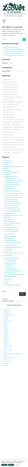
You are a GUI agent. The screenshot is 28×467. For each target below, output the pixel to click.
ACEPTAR (4, 464)
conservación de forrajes (7, 79)
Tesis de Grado (7, 361)
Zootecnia (6, 283)
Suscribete (6, 281)
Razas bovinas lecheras (7, 139)
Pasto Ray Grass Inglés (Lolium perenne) (14, 49)
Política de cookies (8, 219)
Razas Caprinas (9, 249)
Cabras (5, 326)
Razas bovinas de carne (19, 137)
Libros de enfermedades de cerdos (9, 107)
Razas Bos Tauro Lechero (8, 132)
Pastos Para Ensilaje (16, 122)
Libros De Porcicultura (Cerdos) (12, 209)
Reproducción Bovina (10, 188)
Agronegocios (7, 313)
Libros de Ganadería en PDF (12, 201)
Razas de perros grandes (8, 149)
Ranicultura (6, 359)
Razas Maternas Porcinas (19, 149)
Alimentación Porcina (9, 315)
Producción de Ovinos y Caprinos (12, 242)
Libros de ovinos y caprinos (17, 109)
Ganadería (6, 334)
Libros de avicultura (6, 104)
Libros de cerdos (15, 104)
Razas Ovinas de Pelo (17, 152)
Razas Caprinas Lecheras (8, 142)
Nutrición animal (8, 346)
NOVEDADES (7, 217)
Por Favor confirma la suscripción (12, 223)
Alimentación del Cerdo (10, 268)
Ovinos (5, 348)
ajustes (19, 462)
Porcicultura (7, 355)
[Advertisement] (14, 383)
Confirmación (7, 170)
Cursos (5, 330)
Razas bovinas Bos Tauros (8, 137)
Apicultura (6, 317)
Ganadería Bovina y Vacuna (10, 176)
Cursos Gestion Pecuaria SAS (11, 172)
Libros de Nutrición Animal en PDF (13, 203)
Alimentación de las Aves (11, 227)
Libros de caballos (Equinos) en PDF (14, 197)
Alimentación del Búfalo (10, 236)
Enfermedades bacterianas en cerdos (10, 86)
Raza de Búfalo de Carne (8, 127)
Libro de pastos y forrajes (8, 99)
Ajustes (17, 464)
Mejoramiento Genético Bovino (12, 184)
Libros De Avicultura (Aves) (11, 195)
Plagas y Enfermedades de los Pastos (13, 353)
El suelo (6, 332)
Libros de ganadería (7, 109)
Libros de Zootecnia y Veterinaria (12, 191)
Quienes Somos (7, 279)
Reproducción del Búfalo (11, 240)
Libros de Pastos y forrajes (11, 207)
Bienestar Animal (8, 321)
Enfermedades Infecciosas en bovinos (10, 89)
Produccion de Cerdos (15, 124)
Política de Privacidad (9, 221)
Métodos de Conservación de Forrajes (13, 215)
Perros (5, 352)
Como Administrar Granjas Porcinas (13, 270)
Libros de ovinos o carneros (11, 205)
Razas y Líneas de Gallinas (11, 231)
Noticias (6, 344)
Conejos (6, 328)
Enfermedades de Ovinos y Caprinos (14, 247)
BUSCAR (6, 164)
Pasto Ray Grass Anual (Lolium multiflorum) (14, 51)
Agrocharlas (7, 311)
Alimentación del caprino (11, 245)
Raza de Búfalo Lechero (19, 127)
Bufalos (5, 322)
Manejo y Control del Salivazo (11, 47)
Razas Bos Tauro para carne (8, 134)
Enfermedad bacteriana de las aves (9, 81)
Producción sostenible (9, 357)
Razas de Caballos (9, 261)
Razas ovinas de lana (7, 152)
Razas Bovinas (8, 186)
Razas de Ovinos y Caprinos (8, 147)
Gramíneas (6, 338)
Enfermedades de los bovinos (12, 182)
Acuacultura (7, 309)
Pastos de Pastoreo (7, 122)
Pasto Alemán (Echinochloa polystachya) (14, 55)
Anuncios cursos (8, 162)
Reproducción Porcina (10, 276)
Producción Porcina (8, 266)
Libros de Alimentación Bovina (9, 102)
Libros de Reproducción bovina (9, 119)
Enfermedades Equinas (10, 260)
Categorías (5, 299)
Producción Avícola (8, 225)
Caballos (6, 324)
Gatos (5, 336)
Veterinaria (6, 363)
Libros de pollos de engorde (8, 114)
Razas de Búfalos (9, 238)
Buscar (4, 291)
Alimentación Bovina (10, 178)
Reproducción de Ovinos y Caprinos (13, 253)
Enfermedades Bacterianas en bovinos (10, 84)
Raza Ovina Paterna (16, 129)
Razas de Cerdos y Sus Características (14, 274)
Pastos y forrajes (6, 124)
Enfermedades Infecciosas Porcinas (10, 91)
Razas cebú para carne (7, 144)
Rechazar (11, 464)
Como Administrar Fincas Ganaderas (14, 180)
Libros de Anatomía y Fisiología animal (14, 193)
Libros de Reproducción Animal (9, 117)
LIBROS (6, 340)
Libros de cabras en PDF (11, 199)
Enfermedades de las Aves (11, 229)
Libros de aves (19, 102)
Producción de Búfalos (9, 234)
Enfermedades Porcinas (10, 272)
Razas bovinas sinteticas (19, 139)
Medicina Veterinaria (9, 213)
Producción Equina (8, 255)
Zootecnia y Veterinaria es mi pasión (12, 285)
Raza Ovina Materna (7, 129)
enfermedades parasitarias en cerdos (10, 94)
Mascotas (6, 342)
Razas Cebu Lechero (19, 142)
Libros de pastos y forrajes (8, 112)
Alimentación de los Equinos (12, 258)
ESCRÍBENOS (7, 174)
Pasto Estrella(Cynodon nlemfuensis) (13, 53)
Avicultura (6, 319)
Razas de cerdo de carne (18, 144)
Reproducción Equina (10, 263)
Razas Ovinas (8, 251)
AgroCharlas (7, 160)
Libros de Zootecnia (20, 119)
